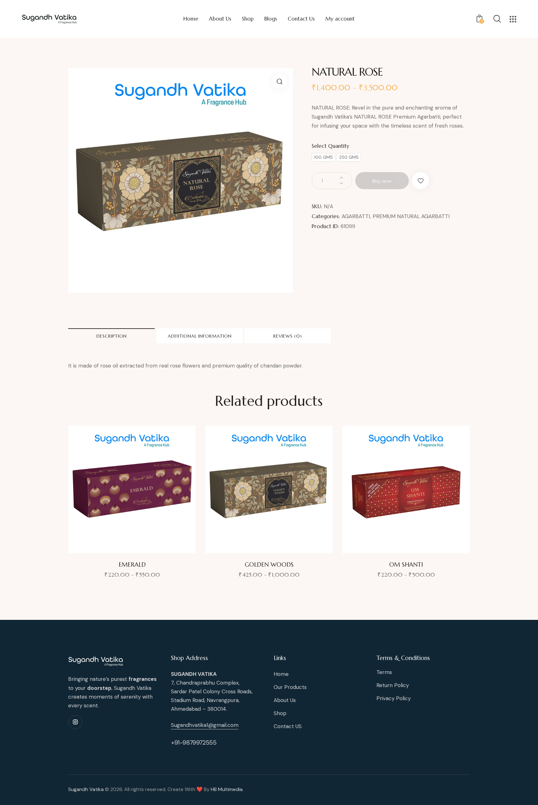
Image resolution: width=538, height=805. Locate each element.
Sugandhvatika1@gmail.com (204, 725)
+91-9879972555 (193, 742)
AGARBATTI (356, 216)
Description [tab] (112, 336)
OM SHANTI (406, 564)
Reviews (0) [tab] (287, 336)
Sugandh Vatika (86, 789)
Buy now (382, 181)
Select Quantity (330, 146)
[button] (279, 81)
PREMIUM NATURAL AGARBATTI (411, 216)
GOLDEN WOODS (269, 564)
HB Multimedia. (227, 789)
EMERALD (132, 564)
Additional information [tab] (200, 336)
